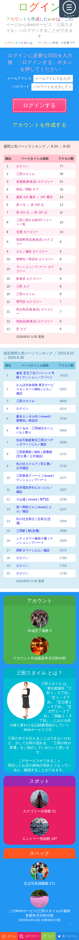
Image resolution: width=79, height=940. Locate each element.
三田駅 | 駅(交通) (28, 530)
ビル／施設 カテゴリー (32, 251)
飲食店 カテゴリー (29, 278)
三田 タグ (22, 286)
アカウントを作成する (39, 125)
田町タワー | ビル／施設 (33, 550)
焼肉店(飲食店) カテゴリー (34, 321)
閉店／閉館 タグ (27, 189)
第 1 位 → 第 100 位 (30, 204)
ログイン (22, 166)
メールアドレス (19, 78)
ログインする (39, 105)
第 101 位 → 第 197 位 (31, 212)
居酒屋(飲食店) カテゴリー (34, 181)
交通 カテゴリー (27, 232)
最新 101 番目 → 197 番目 (34, 197)
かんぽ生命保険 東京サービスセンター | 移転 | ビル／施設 (35, 389)
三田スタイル (25, 174)
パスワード (21, 86)
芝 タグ (21, 329)
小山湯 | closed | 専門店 (32, 499)
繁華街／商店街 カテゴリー (35, 259)
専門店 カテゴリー (29, 301)
